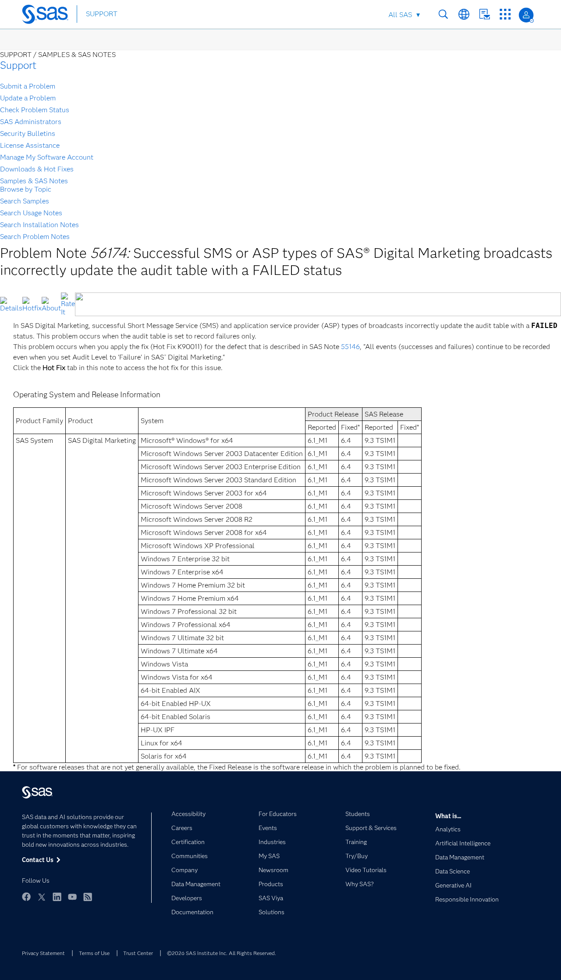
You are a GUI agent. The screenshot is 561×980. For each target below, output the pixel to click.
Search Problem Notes (35, 236)
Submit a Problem (27, 86)
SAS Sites (505, 14)
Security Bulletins (27, 133)
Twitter (41, 896)
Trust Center (138, 953)
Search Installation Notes (39, 225)
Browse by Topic (25, 189)
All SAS (400, 15)
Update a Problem (28, 98)
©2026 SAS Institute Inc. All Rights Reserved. (221, 953)
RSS (87, 896)
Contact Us (484, 14)
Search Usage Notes (31, 213)
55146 (350, 346)
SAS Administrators (30, 122)
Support (18, 65)
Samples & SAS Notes (34, 181)
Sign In (526, 15)
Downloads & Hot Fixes (37, 169)
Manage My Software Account (46, 157)
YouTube (72, 896)
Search (443, 14)
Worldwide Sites (463, 14)
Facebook (26, 896)
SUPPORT (101, 14)
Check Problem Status (34, 110)
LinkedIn (57, 896)
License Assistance (30, 145)
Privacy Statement (43, 953)
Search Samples (24, 201)
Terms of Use (94, 953)
